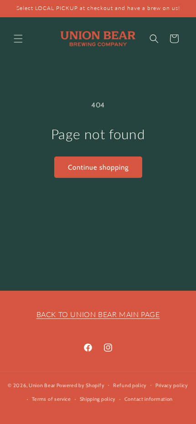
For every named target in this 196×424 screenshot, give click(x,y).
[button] (18, 39)
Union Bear (42, 385)
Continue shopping (98, 167)
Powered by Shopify (81, 385)
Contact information (148, 399)
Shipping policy (98, 399)
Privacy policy (171, 385)
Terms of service (51, 399)
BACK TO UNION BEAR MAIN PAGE (98, 314)
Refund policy (130, 385)
